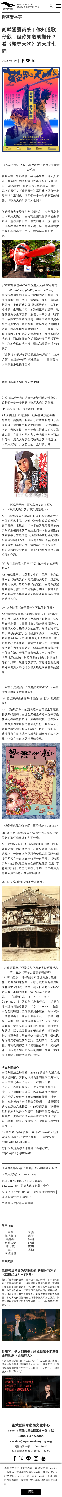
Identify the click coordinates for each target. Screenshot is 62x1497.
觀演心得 (10, 1235)
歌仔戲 (10, 1246)
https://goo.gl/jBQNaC (16, 1153)
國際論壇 (10, 1253)
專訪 (10, 1249)
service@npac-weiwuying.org (31, 1441)
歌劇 (31, 1242)
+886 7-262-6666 (31, 1436)
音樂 (31, 1232)
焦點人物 (10, 1242)
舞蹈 (31, 1239)
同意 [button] (31, 1491)
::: (1, 14)
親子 (31, 1235)
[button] (51, 5)
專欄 (31, 1249)
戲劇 (31, 1246)
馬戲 (10, 1232)
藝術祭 (10, 1239)
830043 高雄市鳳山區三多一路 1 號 (31, 1430)
